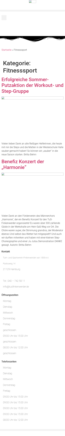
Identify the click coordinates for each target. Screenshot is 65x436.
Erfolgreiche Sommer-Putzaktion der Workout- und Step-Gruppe (32, 85)
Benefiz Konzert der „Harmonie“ (23, 164)
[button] (32, 11)
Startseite (6, 49)
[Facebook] (5, 27)
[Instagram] (13, 27)
